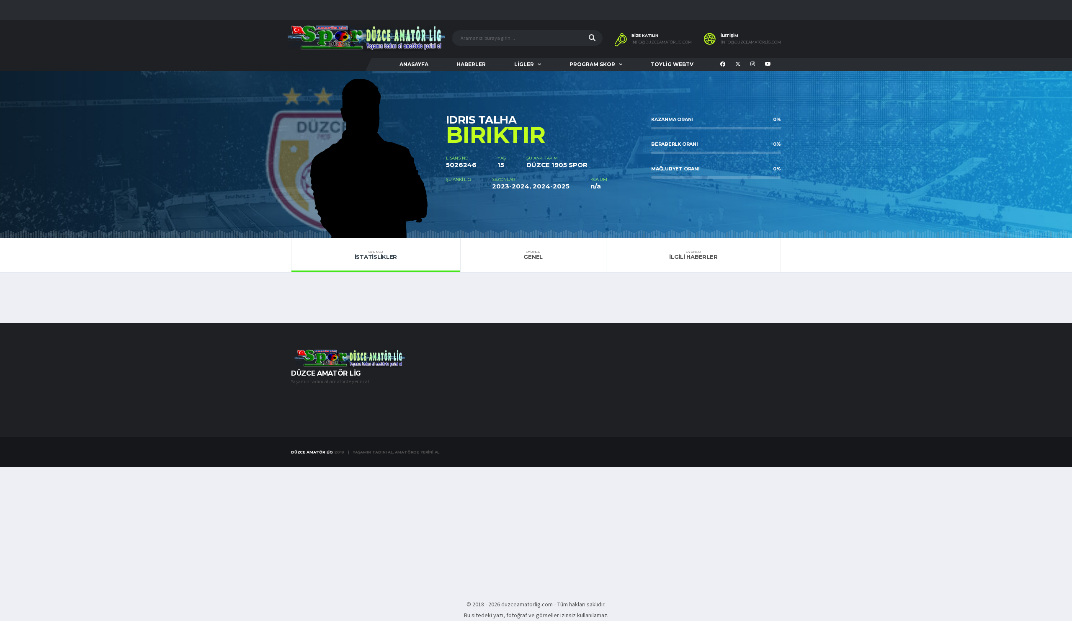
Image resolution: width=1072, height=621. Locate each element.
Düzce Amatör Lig (312, 452)
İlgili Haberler (693, 255)
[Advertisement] (536, 529)
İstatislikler (376, 255)
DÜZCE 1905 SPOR (557, 165)
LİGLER (524, 64)
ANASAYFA (413, 64)
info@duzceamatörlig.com (661, 42)
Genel (533, 255)
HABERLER (471, 64)
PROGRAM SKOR (592, 64)
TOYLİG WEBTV (672, 64)
